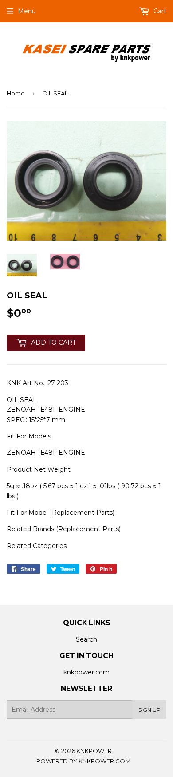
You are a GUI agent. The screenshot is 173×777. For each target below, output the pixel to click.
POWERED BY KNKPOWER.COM (83, 761)
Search (86, 639)
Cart (159, 11)
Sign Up (149, 709)
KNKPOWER (94, 750)
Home (16, 93)
